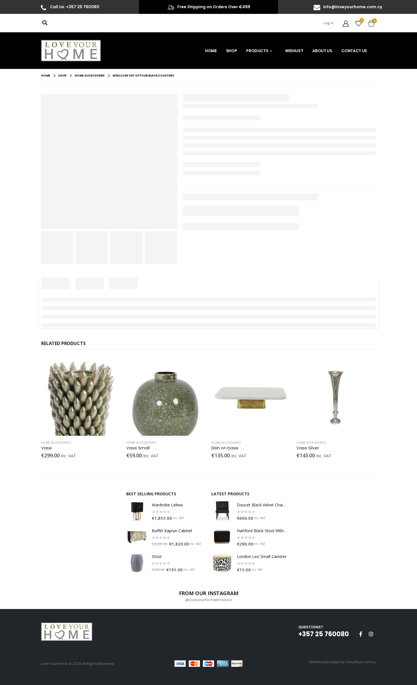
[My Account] (346, 23)
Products (257, 51)
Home (211, 51)
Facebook (360, 634)
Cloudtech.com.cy (361, 662)
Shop (231, 51)
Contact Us (354, 51)
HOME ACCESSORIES (56, 443)
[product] (81, 396)
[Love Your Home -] (71, 50)
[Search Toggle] (44, 22)
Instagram (371, 634)
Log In (329, 23)
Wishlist (294, 51)
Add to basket (111, 366)
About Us (322, 51)
